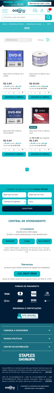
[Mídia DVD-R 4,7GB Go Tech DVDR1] (14, 59)
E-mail (27, 241)
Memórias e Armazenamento (35, 24)
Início (5, 24)
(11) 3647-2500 (27, 274)
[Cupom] (27, 3)
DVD (48, 24)
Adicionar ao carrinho (14, 97)
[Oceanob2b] (18, 10)
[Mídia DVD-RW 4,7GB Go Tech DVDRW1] (14, 116)
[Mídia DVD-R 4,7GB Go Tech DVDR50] (40, 59)
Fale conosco (44, 241)
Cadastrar (27, 208)
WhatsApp (10, 241)
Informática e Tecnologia (17, 24)
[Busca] (48, 17)
